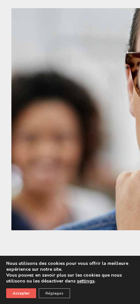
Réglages (54, 293)
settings (85, 281)
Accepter (21, 293)
